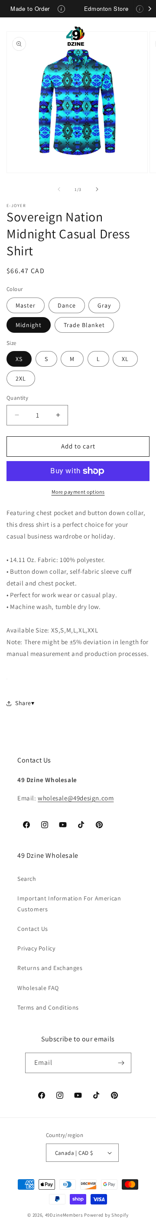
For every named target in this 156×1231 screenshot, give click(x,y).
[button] (17, 36)
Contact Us (32, 929)
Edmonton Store (106, 8)
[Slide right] (97, 189)
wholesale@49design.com (76, 798)
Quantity (17, 397)
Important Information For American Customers (69, 903)
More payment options (78, 491)
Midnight (29, 325)
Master (26, 305)
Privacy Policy (36, 948)
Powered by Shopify (106, 1215)
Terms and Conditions (48, 1007)
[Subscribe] (121, 1063)
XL (125, 359)
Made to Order (30, 8)
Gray (104, 305)
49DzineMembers (64, 1215)
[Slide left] (58, 189)
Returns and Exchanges (50, 968)
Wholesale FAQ (38, 988)
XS (19, 359)
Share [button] (23, 703)
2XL (21, 378)
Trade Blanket (84, 325)
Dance (67, 305)
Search (26, 879)
